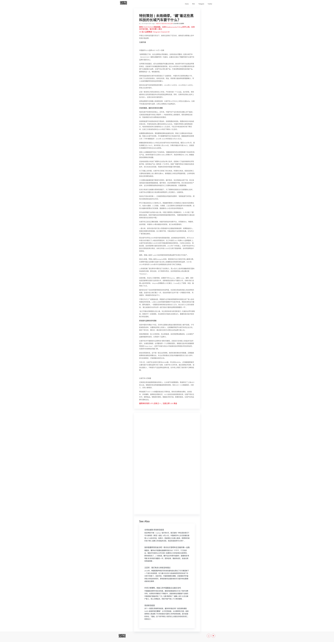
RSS (193, 4)
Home (187, 4)
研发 (165, 23)
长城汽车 (158, 23)
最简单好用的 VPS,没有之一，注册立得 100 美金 (158, 403)
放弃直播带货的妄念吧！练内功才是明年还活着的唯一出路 (167, 547)
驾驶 (162, 23)
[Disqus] (167, 442)
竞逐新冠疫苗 (149, 605)
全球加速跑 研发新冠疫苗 (154, 530)
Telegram (201, 4)
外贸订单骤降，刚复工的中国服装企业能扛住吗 (162, 588)
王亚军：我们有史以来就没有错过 (157, 568)
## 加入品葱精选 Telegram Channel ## (154, 32)
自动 (168, 23)
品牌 (171, 23)
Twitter (210, 4)
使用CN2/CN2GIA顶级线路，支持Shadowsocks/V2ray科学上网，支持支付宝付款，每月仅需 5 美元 (167, 28)
